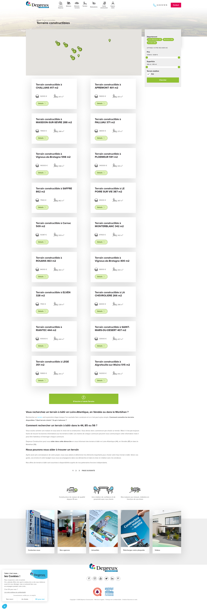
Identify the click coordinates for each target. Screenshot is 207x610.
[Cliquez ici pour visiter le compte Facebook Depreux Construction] (89, 578)
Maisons (68, 6)
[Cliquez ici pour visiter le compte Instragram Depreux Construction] (94, 578)
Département (152, 37)
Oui (152, 74)
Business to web (132, 599)
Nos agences (65, 550)
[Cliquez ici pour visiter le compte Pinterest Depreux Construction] (118, 578)
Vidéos (157, 550)
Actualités (95, 550)
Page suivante (88, 471)
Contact (176, 5)
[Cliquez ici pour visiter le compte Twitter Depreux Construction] (106, 578)
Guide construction (104, 7)
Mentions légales (99, 599)
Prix (148, 52)
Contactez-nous (34, 550)
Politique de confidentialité (113, 599)
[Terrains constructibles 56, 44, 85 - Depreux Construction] (37, 8)
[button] (78, 56)
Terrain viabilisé (153, 71)
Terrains (84, 6)
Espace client (113, 7)
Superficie (151, 61)
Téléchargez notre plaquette (134, 550)
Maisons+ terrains (77, 7)
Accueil (39, 20)
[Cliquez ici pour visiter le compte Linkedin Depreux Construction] (112, 578)
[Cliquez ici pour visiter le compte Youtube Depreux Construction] (100, 578)
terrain (39, 417)
